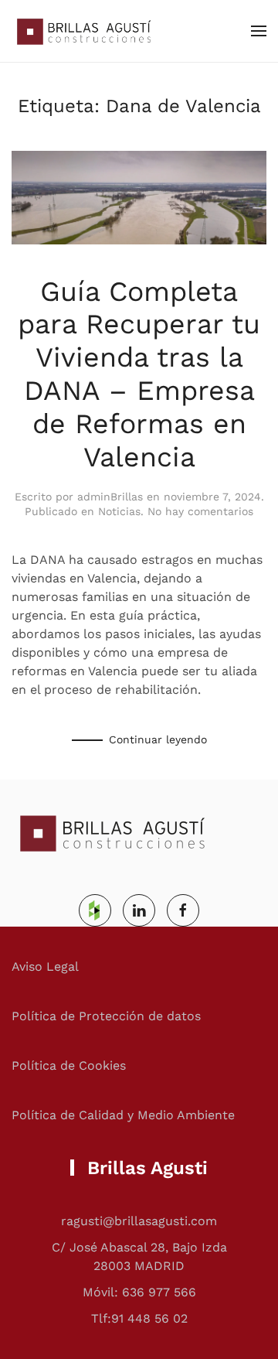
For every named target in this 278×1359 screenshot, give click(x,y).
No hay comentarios (200, 511)
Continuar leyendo (158, 739)
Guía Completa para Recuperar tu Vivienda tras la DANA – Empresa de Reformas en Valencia (139, 374)
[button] (258, 31)
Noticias (119, 511)
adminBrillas (110, 496)
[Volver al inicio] (81, 31)
